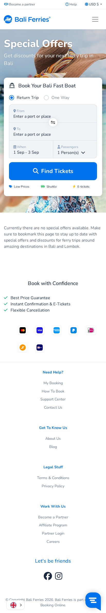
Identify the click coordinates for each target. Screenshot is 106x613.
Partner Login (53, 533)
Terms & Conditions (53, 477)
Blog (53, 446)
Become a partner (21, 4)
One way (60, 97)
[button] (15, 605)
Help (73, 4)
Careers (53, 541)
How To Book (53, 391)
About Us (53, 438)
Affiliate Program (53, 525)
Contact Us (53, 407)
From (20, 111)
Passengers (69, 147)
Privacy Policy (53, 486)
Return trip (28, 97)
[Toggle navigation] (95, 19)
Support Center (53, 399)
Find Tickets (56, 171)
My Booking (53, 383)
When (21, 147)
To (18, 129)
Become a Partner (53, 517)
